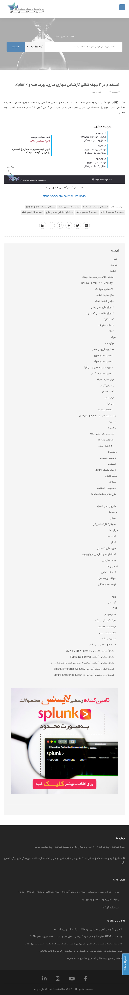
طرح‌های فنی (109, 615)
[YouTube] (72, 980)
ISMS (111, 331)
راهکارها (112, 428)
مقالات (112, 482)
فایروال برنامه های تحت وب (100, 313)
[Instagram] (57, 980)
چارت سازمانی (109, 560)
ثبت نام (112, 603)
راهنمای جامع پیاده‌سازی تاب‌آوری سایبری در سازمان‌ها (94, 958)
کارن (115, 259)
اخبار (113, 542)
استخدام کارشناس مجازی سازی (60, 212)
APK (72, 37)
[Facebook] (85, 980)
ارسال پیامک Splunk (105, 470)
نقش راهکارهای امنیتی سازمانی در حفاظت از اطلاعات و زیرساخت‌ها (88, 929)
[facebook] (68, 226)
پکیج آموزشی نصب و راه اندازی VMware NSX (90, 651)
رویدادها (113, 512)
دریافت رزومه (55, 847)
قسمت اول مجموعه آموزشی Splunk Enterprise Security (84, 669)
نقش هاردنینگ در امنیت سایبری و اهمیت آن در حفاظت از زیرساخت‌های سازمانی (80, 951)
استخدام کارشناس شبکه (32, 212)
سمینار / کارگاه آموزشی (104, 524)
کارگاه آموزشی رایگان (105, 621)
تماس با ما (112, 566)
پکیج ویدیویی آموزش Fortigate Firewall (92, 657)
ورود (114, 597)
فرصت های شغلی (107, 584)
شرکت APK (85, 858)
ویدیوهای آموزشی (106, 488)
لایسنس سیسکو (108, 458)
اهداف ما (111, 536)
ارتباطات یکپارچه (106, 440)
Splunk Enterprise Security (97, 283)
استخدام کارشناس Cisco (87, 212)
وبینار (113, 518)
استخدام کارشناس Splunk (112, 212)
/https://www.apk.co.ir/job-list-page (65, 196)
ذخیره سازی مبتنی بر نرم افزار (98, 367)
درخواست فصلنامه (106, 627)
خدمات (114, 265)
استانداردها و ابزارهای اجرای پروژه (98, 554)
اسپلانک (112, 464)
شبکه (113, 337)
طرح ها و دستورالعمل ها (103, 494)
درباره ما (113, 530)
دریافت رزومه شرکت (106, 578)
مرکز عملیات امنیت (105, 295)
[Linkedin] (44, 980)
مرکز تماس (109, 398)
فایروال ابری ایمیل (106, 506)
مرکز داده (109, 343)
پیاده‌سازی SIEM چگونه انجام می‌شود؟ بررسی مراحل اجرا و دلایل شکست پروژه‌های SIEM (76, 937)
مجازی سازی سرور (103, 355)
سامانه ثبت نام (105, 410)
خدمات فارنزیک (106, 325)
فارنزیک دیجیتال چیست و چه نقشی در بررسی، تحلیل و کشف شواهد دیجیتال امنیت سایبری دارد (73, 944)
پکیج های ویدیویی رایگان (103, 645)
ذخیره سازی (108, 392)
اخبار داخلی (59, 37)
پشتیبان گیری (107, 386)
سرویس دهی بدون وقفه (102, 434)
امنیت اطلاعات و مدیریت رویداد (98, 277)
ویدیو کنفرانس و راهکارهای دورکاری (97, 416)
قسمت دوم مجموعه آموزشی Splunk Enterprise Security (84, 675)
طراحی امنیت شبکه (104, 301)
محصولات (113, 452)
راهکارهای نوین (106, 446)
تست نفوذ (109, 319)
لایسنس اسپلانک (104, 289)
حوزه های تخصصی (106, 548)
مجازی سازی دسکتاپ (102, 374)
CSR (115, 609)
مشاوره (112, 422)
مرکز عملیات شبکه (105, 380)
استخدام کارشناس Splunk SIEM (41, 207)
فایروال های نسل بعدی (102, 307)
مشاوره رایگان (109, 639)
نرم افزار (110, 404)
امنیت (113, 271)
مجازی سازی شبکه (103, 361)
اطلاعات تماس (108, 572)
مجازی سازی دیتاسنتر (103, 349)
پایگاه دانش (111, 476)
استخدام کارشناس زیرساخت (95, 207)
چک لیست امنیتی (107, 633)
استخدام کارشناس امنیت (69, 207)
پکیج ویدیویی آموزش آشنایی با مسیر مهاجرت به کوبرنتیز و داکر (82, 663)
